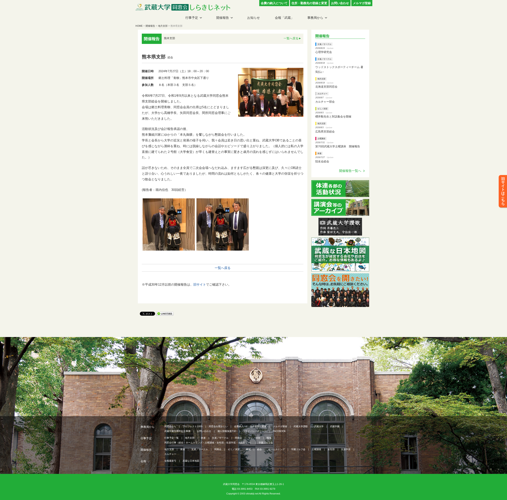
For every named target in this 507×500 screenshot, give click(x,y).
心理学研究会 (323, 52)
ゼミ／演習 (322, 109)
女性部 (331, 449)
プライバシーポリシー (255, 431)
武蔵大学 (319, 426)
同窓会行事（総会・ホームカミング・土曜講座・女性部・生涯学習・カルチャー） (208, 442)
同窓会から (170, 426)
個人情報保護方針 (226, 431)
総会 (259, 449)
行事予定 (191, 17)
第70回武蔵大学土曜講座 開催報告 (337, 146)
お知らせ (253, 17)
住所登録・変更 (258, 426)
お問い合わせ (340, 3)
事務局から (315, 17)
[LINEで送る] (164, 313)
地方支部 (163, 26)
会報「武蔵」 (284, 17)
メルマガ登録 (362, 3)
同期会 (238, 438)
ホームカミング (276, 449)
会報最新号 (170, 460)
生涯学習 (346, 449)
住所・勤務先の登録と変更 (309, 3)
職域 (269, 438)
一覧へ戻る (291, 38)
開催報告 (222, 17)
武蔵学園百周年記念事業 (177, 431)
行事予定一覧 (171, 438)
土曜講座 (321, 138)
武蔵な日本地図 (191, 460)
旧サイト (199, 284)
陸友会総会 (322, 161)
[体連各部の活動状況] (340, 194)
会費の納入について (274, 3)
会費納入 (239, 426)
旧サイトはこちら (503, 191)
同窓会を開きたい (218, 426)
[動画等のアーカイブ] (340, 213)
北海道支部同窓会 (326, 86)
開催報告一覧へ (350, 170)
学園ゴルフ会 (266, 442)
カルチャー (322, 94)
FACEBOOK (279, 431)
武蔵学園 (334, 426)
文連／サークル (324, 44)
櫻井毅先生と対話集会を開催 (333, 116)
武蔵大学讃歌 (301, 426)
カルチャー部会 (325, 101)
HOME (139, 26)
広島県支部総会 (325, 131)
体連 (319, 153)
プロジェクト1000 (192, 426)
